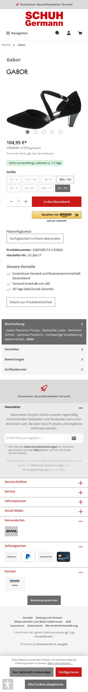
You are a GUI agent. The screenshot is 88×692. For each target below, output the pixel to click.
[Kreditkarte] (63, 557)
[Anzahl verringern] (11, 202)
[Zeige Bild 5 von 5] (60, 132)
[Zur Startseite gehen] (44, 18)
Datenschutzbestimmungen (47, 465)
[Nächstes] (77, 109)
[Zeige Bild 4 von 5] (52, 132)
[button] (56, 217)
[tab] (44, 331)
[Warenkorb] (80, 33)
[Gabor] (17, 71)
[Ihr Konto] (68, 33)
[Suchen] (57, 33)
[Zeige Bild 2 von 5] (36, 132)
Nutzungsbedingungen (36, 469)
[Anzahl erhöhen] (26, 202)
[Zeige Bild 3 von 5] (44, 132)
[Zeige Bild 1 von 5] (27, 132)
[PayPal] (28, 557)
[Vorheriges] (10, 109)
